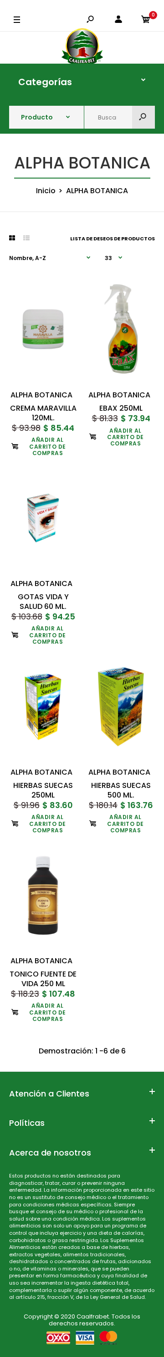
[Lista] (26, 238)
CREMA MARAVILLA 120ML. (43, 413)
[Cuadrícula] (12, 238)
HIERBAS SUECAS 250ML (43, 790)
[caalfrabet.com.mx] (82, 47)
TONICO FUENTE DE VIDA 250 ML (43, 979)
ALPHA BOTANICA (41, 395)
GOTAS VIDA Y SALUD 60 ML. (43, 602)
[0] (145, 20)
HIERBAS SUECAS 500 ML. (121, 790)
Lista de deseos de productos (112, 238)
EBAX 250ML (121, 408)
